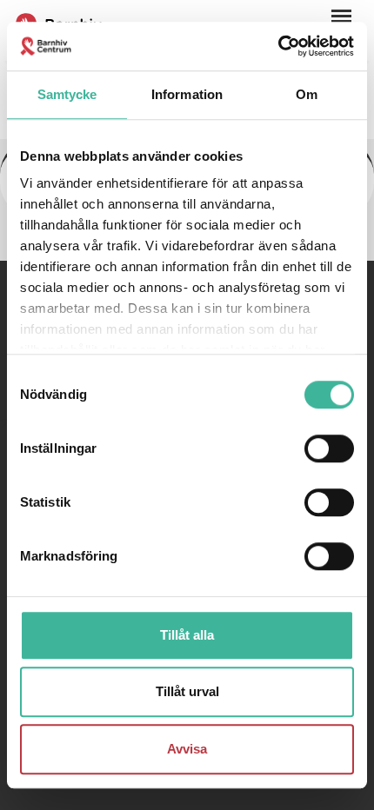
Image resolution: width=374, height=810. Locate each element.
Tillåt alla (187, 634)
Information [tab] (187, 94)
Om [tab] (306, 94)
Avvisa (187, 748)
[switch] (329, 448)
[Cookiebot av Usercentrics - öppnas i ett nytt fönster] (278, 46)
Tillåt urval (187, 691)
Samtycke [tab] (67, 94)
